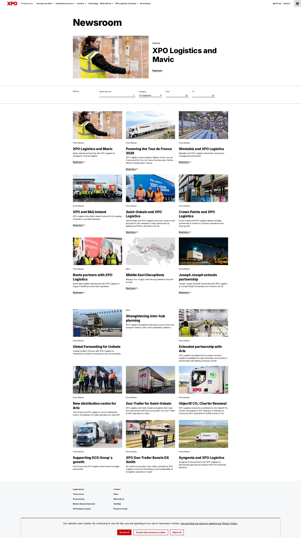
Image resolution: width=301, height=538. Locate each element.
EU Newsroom (27, 3)
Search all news (105, 92)
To (193, 92)
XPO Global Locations (82, 509)
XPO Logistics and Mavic (184, 55)
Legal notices (78, 489)
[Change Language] (297, 3)
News (116, 494)
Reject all (177, 532)
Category (142, 92)
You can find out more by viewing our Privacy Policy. (209, 523)
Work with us (119, 499)
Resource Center (121, 509)
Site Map (117, 504)
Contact (117, 489)
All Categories (145, 95)
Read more (157, 70)
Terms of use (78, 494)
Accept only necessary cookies (151, 532)
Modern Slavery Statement (84, 504)
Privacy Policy (78, 499)
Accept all (124, 532)
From (167, 92)
